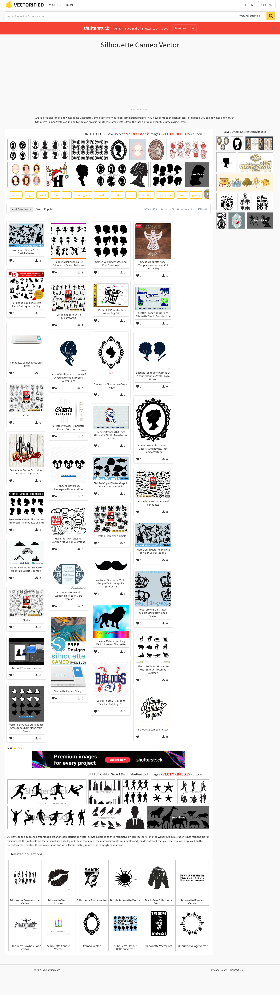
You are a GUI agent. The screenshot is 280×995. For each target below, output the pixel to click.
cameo (16, 195)
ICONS (70, 5)
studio (117, 195)
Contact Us (236, 970)
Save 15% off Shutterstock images (244, 131)
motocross (165, 195)
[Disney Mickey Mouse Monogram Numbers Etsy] (68, 465)
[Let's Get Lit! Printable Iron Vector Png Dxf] (111, 295)
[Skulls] (26, 603)
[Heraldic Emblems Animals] (111, 519)
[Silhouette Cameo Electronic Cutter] (26, 342)
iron (55, 195)
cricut (42, 195)
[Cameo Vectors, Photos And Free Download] (111, 241)
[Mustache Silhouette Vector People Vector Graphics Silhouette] (111, 565)
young (196, 195)
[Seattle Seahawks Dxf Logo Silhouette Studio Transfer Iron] (153, 298)
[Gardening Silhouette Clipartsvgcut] (68, 297)
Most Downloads (21, 209)
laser (131, 195)
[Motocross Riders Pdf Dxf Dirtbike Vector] (26, 235)
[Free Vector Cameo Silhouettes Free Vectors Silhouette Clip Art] (26, 504)
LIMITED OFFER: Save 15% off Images (121, 134)
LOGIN (249, 5)
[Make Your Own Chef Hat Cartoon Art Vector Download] (68, 521)
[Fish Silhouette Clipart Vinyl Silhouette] (153, 484)
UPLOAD (266, 5)
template (146, 195)
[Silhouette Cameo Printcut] (153, 708)
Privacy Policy (219, 970)
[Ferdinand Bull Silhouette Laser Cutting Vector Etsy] (26, 286)
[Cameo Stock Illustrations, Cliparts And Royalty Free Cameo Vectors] (153, 419)
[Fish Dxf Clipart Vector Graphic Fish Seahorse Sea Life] (111, 468)
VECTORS (55, 5)
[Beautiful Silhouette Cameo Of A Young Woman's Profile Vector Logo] (68, 353)
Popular (48, 209)
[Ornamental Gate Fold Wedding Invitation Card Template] (68, 574)
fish (66, 195)
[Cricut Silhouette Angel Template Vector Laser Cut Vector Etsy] (153, 241)
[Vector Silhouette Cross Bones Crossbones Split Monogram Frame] (26, 704)
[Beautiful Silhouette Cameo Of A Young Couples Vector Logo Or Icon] (153, 352)
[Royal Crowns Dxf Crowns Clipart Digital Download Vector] (153, 589)
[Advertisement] (140, 80)
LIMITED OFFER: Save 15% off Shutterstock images (124, 774)
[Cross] (26, 398)
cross (182, 195)
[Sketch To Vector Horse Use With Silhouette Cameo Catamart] (153, 648)
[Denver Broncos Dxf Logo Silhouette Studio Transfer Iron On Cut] (111, 417)
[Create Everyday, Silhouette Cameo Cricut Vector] (68, 411)
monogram (83, 195)
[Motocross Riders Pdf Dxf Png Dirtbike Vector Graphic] (153, 535)
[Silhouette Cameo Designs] (68, 652)
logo (29, 195)
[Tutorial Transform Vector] (26, 651)
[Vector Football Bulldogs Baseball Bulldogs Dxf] (111, 680)
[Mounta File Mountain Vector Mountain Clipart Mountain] (26, 552)
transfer (101, 195)
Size (38, 209)
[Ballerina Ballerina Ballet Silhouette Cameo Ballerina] (68, 241)
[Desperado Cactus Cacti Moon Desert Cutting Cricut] (26, 450)
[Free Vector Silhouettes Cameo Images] (111, 356)
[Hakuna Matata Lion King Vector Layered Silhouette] (111, 621)
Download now (184, 28)
